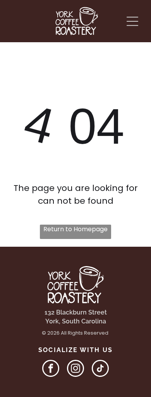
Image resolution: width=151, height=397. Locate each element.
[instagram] (75, 369)
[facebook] (50, 369)
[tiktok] (100, 369)
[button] (132, 21)
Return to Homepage (75, 229)
